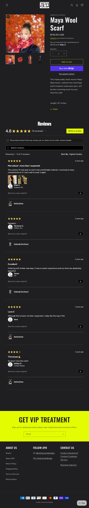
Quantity (53, 49)
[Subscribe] (62, 434)
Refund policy (11, 479)
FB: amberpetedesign (42, 458)
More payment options (67, 74)
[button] (7, 5)
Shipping (53, 38)
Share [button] (55, 109)
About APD (10, 458)
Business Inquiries (68, 465)
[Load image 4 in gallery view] (40, 59)
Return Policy (11, 464)
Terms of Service (12, 474)
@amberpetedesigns (45, 453)
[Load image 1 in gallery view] (10, 59)
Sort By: (65, 154)
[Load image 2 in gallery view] (20, 59)
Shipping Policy (12, 469)
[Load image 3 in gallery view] (30, 59)
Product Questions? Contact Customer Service (69, 456)
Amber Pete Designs (47, 502)
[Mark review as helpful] (80, 193)
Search (8, 453)
